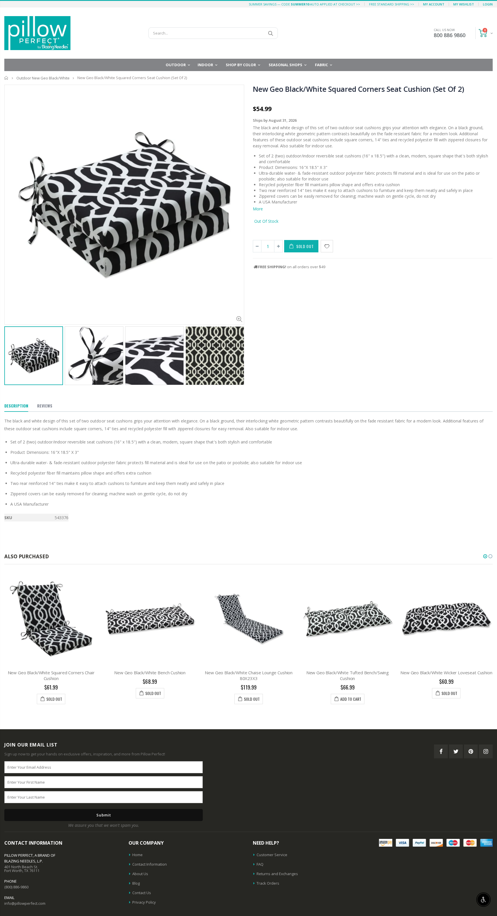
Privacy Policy (144, 902)
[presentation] (10, 351)
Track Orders (268, 883)
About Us (140, 873)
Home (6, 78)
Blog (136, 883)
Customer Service (272, 854)
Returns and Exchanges (277, 873)
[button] (485, 556)
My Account (433, 4)
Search (270, 33)
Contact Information (149, 864)
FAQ (260, 864)
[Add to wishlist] (327, 246)
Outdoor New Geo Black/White (43, 78)
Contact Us (141, 892)
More (258, 209)
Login (488, 4)
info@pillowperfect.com (24, 903)
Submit (103, 815)
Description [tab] (16, 406)
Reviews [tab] (44, 406)
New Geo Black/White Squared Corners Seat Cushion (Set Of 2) (358, 89)
